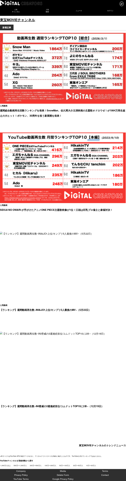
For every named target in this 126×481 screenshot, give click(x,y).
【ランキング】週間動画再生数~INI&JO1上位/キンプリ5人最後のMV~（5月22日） (45, 310)
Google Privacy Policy (62, 479)
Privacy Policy (21, 475)
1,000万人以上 (5, 465)
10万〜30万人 (91, 465)
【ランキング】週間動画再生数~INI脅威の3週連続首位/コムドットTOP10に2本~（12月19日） (52, 406)
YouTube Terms (21, 479)
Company (21, 471)
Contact (105, 475)
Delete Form (63, 475)
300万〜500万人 (35, 465)
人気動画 (3, 105)
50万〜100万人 (64, 465)
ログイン (110, 11)
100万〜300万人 (50, 465)
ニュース (79, 11)
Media (63, 471)
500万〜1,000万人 (20, 465)
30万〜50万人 (78, 465)
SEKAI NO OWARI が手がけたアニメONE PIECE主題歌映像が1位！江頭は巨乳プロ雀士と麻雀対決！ (56, 210)
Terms (105, 471)
